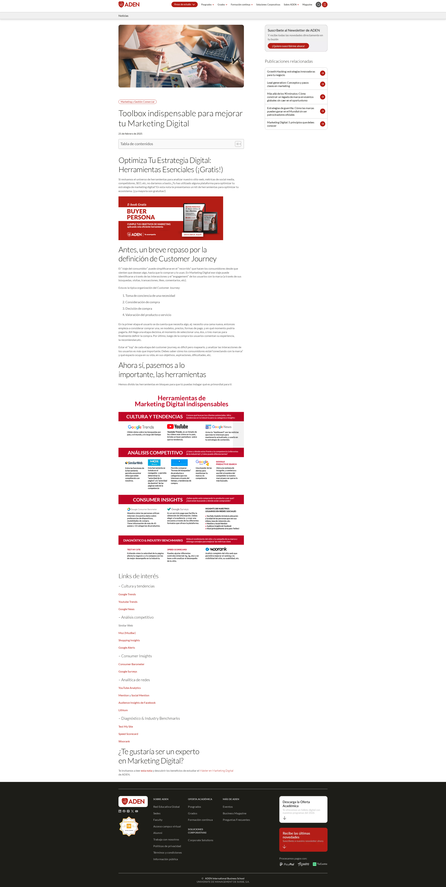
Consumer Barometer (131, 664)
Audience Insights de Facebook (137, 702)
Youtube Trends (127, 601)
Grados (221, 4)
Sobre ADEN (290, 4)
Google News (126, 609)
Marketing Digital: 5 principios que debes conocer (290, 124)
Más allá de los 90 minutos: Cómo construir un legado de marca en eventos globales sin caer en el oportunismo (290, 97)
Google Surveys (127, 671)
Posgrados (206, 4)
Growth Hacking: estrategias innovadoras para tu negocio (291, 73)
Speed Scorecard (128, 733)
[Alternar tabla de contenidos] (236, 144)
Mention (123, 695)
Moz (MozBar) (127, 632)
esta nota (146, 770)
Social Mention (140, 695)
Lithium (123, 710)
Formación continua (240, 4)
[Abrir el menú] (325, 4)
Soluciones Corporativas (268, 4)
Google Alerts (126, 647)
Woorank (124, 741)
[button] (184, 4)
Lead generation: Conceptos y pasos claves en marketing (288, 84)
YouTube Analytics (129, 687)
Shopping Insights (129, 640)
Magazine (307, 4)
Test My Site (125, 726)
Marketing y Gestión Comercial (137, 101)
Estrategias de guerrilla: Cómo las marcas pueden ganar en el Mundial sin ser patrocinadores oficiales (290, 111)
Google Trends (127, 594)
